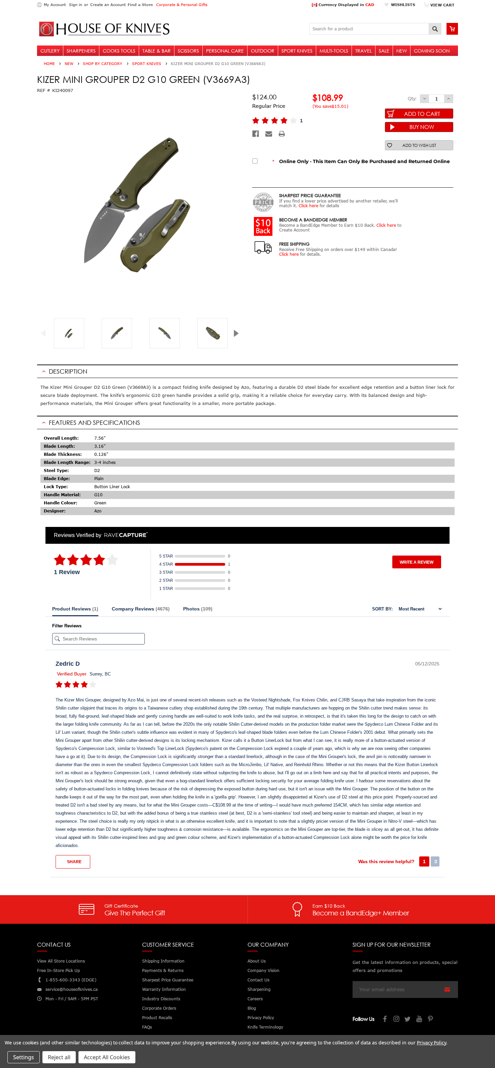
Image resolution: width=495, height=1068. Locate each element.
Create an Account (108, 4)
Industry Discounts (161, 998)
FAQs (147, 1027)
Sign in (75, 4)
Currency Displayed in (345, 4)
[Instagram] (396, 1019)
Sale (384, 51)
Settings (23, 1057)
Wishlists (403, 4)
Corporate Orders (159, 1008)
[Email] (268, 133)
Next (238, 333)
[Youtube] (419, 1019)
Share (73, 861)
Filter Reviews (66, 625)
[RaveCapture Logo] (124, 535)
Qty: (412, 98)
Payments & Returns (163, 970)
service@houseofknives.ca (71, 989)
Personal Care (225, 51)
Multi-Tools (334, 51)
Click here (308, 205)
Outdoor (262, 51)
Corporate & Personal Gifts (181, 4)
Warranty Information (164, 989)
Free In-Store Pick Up (58, 970)
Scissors (188, 51)
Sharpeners (81, 51)
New (401, 51)
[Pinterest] (431, 1019)
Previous (46, 333)
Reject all (59, 1057)
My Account (55, 4)
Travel (363, 51)
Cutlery (50, 51)
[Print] (281, 133)
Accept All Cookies (107, 1057)
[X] (408, 1019)
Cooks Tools (119, 51)
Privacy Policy (431, 1042)
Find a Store (140, 4)
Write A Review (416, 562)
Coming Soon (432, 51)
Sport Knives (297, 51)
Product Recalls (157, 1017)
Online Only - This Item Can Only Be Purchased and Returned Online (361, 161)
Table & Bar (156, 51)
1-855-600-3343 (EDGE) (70, 979)
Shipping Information (163, 961)
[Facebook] (255, 133)
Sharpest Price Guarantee (167, 979)
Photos (197, 608)
